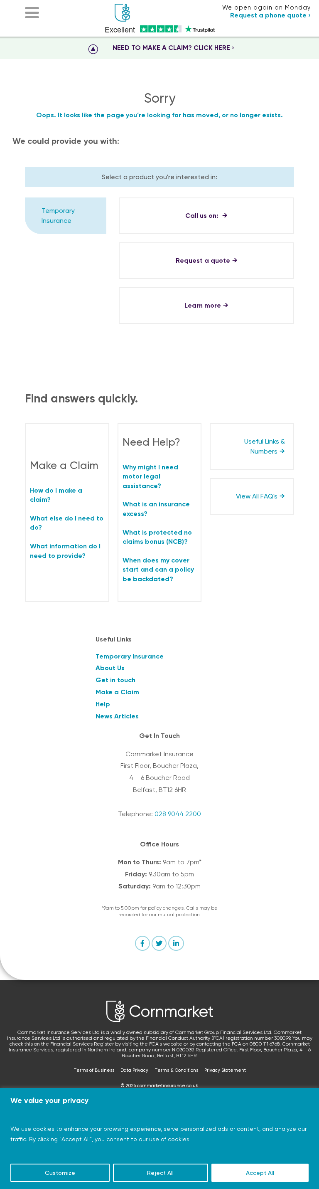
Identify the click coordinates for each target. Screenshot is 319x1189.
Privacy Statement (225, 1070)
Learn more (202, 305)
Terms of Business (94, 1070)
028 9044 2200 (178, 814)
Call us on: (202, 216)
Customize (60, 1172)
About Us (110, 668)
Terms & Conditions (176, 1070)
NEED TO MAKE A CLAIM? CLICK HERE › (173, 48)
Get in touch (115, 680)
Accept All (260, 1172)
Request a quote (203, 260)
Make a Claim (117, 692)
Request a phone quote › (270, 15)
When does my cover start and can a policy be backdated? (158, 569)
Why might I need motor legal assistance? (150, 476)
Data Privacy (134, 1070)
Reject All (160, 1172)
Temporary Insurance (58, 215)
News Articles (117, 716)
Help (103, 704)
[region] (159, 1138)
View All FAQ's (256, 496)
